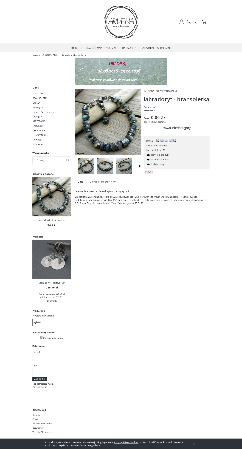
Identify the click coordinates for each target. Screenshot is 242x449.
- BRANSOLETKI (40, 130)
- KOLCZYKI (38, 125)
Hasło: (36, 365)
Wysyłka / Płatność (41, 432)
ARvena (163, 145)
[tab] (81, 182)
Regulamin (37, 427)
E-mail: (36, 352)
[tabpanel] (142, 197)
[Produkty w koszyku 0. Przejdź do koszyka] (204, 24)
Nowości (36, 139)
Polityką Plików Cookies (126, 442)
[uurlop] (121, 71)
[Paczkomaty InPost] (52, 337)
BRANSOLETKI (39, 98)
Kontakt (36, 415)
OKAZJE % (37, 116)
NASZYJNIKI (38, 107)
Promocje (37, 144)
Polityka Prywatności (42, 423)
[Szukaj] (67, 160)
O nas (35, 419)
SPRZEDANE (38, 121)
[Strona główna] (121, 22)
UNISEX (36, 102)
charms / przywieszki (43, 112)
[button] (140, 166)
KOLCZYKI (37, 93)
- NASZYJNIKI (39, 135)
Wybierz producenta (43, 315)
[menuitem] (74, 47)
